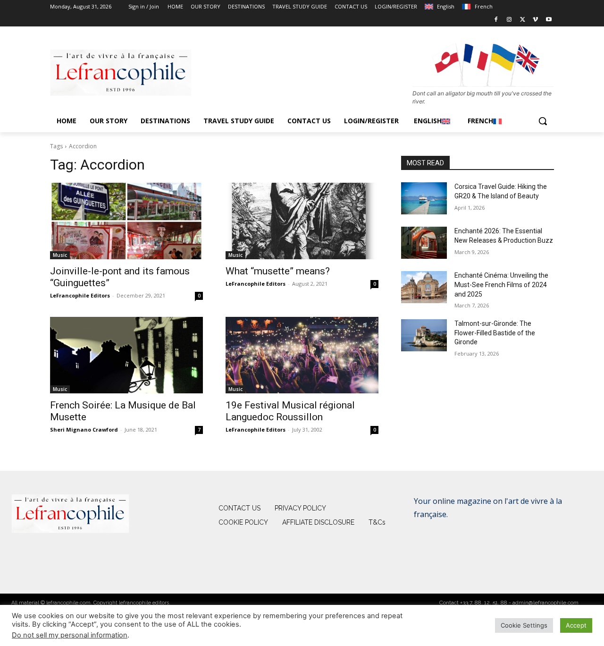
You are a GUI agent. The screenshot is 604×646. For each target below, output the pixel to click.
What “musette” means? (278, 271)
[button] (542, 121)
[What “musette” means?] (302, 221)
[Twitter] (522, 20)
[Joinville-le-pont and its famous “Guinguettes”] (126, 221)
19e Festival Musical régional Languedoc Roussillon (290, 411)
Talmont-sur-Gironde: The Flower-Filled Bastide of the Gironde (494, 333)
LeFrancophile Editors (80, 295)
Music (60, 255)
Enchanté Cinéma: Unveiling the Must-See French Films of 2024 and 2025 (501, 285)
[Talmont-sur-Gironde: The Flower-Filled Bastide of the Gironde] (424, 335)
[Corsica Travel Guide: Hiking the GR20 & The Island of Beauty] (424, 198)
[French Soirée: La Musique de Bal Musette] (126, 355)
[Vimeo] (535, 20)
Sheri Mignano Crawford (84, 429)
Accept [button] (576, 625)
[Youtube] (548, 20)
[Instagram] (509, 20)
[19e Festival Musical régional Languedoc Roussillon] (302, 355)
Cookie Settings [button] (524, 625)
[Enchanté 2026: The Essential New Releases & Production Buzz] (424, 243)
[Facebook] (496, 20)
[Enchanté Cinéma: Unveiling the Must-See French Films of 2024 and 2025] (424, 287)
